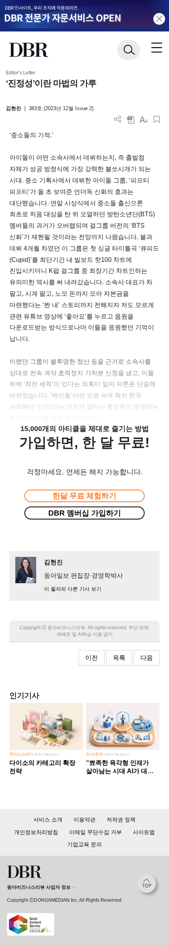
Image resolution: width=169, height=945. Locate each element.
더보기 (117, 119)
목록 (119, 657)
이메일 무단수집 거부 (95, 832)
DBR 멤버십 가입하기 (84, 513)
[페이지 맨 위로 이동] (148, 885)
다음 (146, 657)
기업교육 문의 (84, 844)
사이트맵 (144, 832)
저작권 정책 (121, 819)
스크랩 (156, 119)
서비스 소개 (47, 819)
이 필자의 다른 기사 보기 (72, 589)
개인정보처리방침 (36, 832)
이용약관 (84, 819)
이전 (91, 657)
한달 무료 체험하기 (84, 496)
